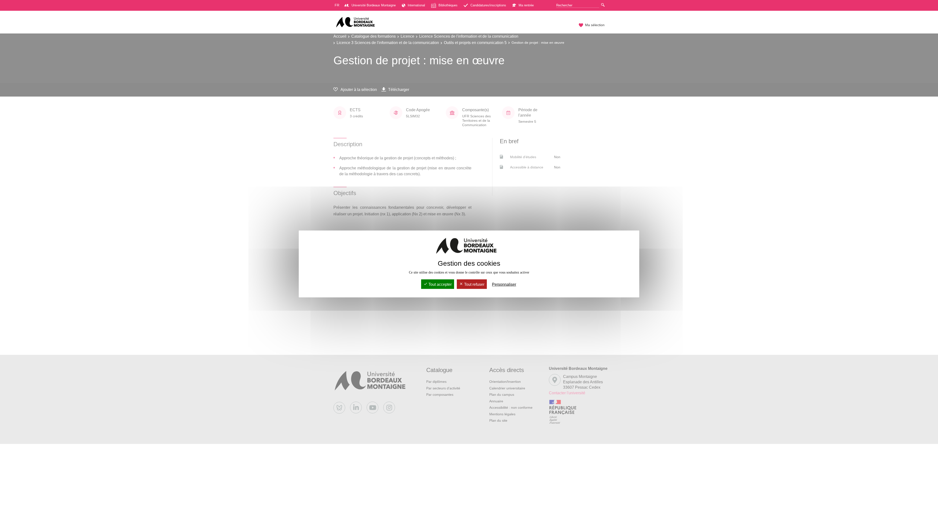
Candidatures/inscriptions (488, 5)
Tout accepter (439, 284)
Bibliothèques (448, 5)
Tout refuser (473, 284)
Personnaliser (504, 284)
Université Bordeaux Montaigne (374, 5)
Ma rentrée (526, 5)
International (416, 5)
